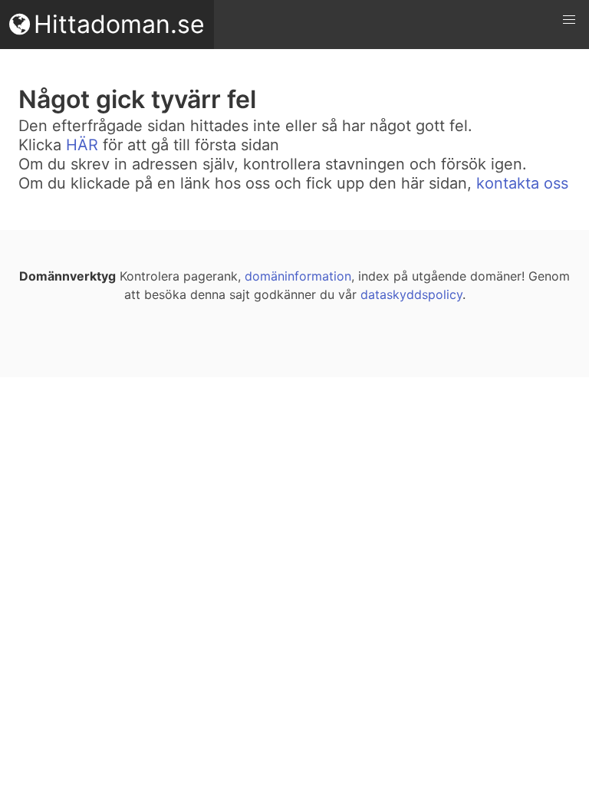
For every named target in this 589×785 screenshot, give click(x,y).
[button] (569, 20)
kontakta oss (522, 183)
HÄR (82, 145)
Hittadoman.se (119, 24)
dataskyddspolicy (411, 294)
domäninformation (298, 276)
